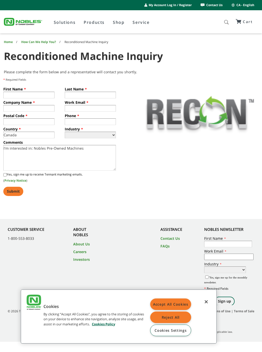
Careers (79, 251)
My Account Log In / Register (170, 5)
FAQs (165, 246)
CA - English (245, 5)
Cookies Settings (171, 330)
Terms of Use (221, 311)
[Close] (206, 301)
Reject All (171, 317)
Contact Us (214, 5)
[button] (34, 303)
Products (94, 22)
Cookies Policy (103, 324)
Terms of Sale (244, 311)
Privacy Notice (15, 180)
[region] (118, 316)
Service (141, 22)
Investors (81, 259)
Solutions (64, 22)
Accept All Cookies (170, 304)
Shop (118, 22)
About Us (81, 244)
